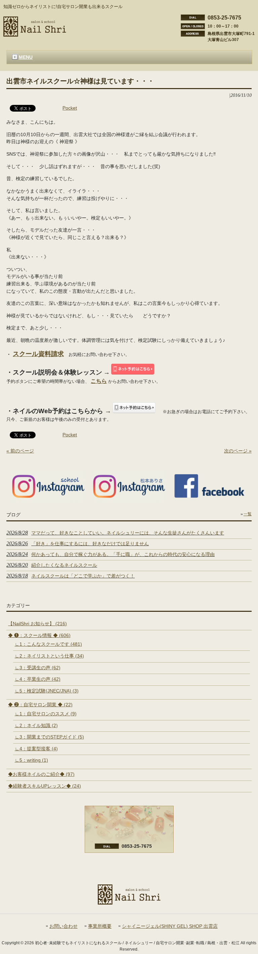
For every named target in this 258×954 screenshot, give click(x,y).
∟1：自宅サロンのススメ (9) (46, 713)
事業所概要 (100, 926)
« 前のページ (20, 450)
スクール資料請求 (38, 353)
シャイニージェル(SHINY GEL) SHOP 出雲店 (170, 926)
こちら (99, 381)
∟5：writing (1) (31, 760)
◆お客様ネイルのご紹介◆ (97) (41, 774)
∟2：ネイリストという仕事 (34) (49, 656)
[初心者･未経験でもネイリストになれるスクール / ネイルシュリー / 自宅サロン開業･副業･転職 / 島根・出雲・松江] (34, 34)
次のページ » (238, 450)
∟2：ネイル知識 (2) (36, 725)
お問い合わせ (63, 926)
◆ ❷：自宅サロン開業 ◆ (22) (40, 704)
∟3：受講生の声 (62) (37, 667)
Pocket (69, 108)
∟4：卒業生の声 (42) (37, 679)
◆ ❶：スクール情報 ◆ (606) (39, 635)
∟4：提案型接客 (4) (36, 748)
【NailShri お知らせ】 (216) (37, 623)
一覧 (248, 514)
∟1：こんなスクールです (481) (48, 644)
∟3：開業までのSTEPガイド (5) (49, 737)
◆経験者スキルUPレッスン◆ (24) (44, 786)
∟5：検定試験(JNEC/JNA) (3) (47, 690)
